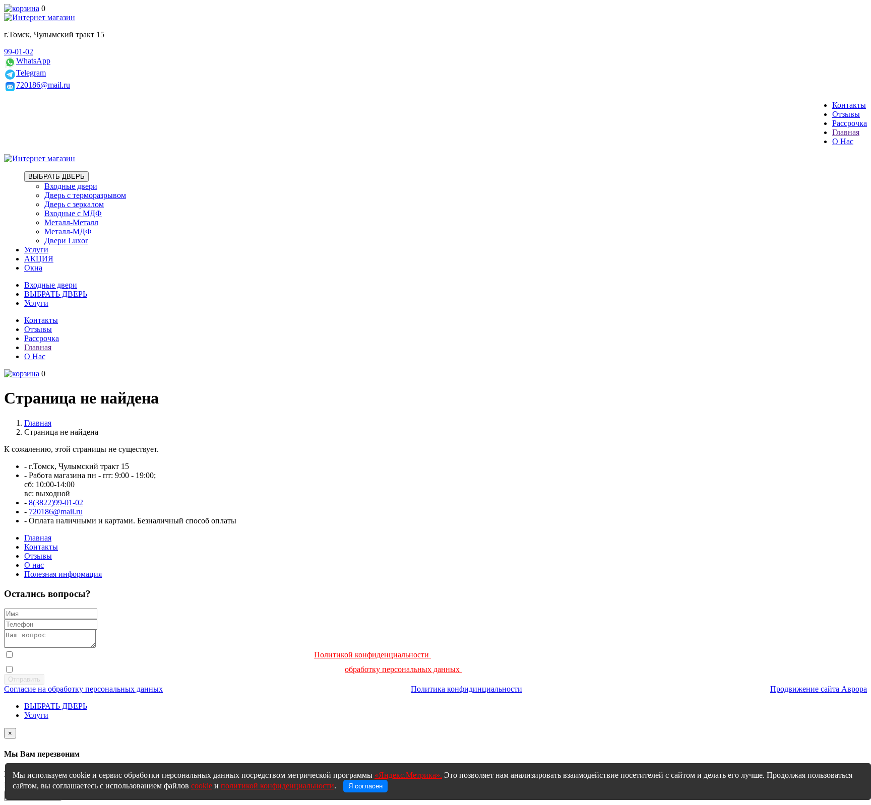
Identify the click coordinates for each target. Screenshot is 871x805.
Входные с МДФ (73, 213)
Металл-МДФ (68, 231)
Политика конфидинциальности (466, 689)
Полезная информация (63, 574)
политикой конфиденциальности (277, 785)
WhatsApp (33, 60)
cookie (201, 785)
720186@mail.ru (43, 85)
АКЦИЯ (38, 258)
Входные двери (70, 186)
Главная (845, 132)
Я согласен (365, 786)
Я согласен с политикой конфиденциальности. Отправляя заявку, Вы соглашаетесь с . (227, 654)
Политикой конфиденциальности (372, 654)
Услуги (36, 249)
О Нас (842, 141)
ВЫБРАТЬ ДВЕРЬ (56, 176)
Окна (33, 267)
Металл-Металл (71, 222)
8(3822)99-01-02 (56, 502)
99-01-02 (18, 51)
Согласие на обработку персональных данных (83, 689)
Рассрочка (849, 123)
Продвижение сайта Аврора (818, 689)
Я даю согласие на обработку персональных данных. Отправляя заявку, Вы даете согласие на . (243, 669)
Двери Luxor (66, 240)
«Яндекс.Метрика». (408, 775)
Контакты (849, 105)
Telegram (31, 73)
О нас (34, 565)
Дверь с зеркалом (74, 204)
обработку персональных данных (403, 669)
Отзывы (846, 114)
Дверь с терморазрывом (85, 195)
